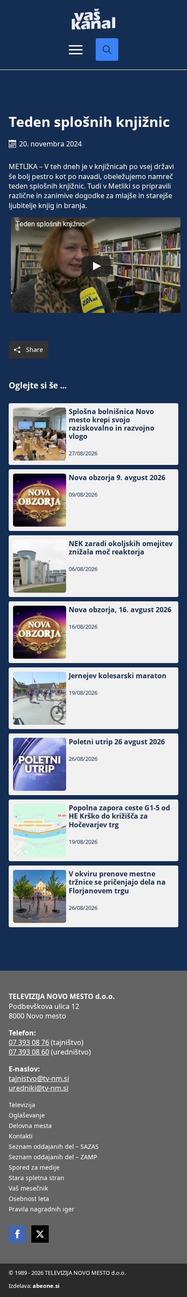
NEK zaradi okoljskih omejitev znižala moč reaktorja (121, 548)
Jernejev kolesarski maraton (118, 676)
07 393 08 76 (29, 1042)
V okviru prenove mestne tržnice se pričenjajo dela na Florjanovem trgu (117, 882)
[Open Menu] (76, 49)
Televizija (22, 1105)
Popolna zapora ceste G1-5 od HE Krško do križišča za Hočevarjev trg (119, 816)
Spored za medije (34, 1167)
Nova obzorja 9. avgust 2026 (117, 478)
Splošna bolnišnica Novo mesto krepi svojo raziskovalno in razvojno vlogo (111, 424)
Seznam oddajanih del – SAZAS (54, 1147)
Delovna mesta (30, 1126)
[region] (93, 1234)
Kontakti (21, 1136)
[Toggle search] (107, 49)
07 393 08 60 (29, 1052)
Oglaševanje (27, 1115)
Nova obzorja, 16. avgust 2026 (120, 610)
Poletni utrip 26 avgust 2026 (117, 742)
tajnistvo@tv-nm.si (39, 1078)
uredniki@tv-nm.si (38, 1088)
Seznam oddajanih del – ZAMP (53, 1157)
